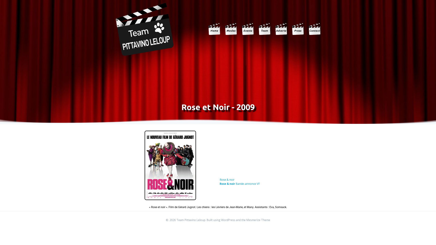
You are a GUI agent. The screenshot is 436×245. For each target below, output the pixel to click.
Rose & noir (227, 180)
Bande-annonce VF (240, 184)
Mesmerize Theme (258, 220)
